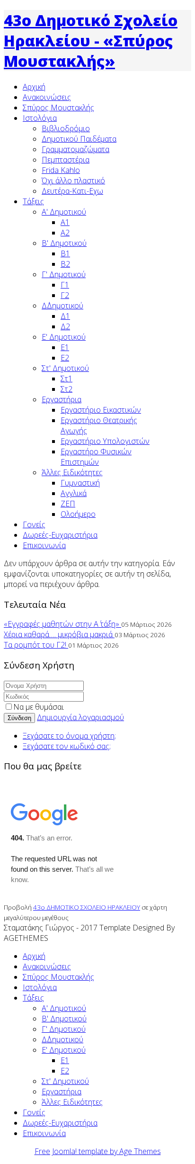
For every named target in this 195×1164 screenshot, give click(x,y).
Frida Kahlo (61, 170)
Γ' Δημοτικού (64, 274)
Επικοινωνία (44, 545)
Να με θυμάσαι (38, 707)
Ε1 (65, 347)
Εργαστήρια (61, 399)
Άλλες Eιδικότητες (72, 472)
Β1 (65, 253)
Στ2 (66, 389)
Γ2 (65, 295)
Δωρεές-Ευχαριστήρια (60, 535)
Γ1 (65, 285)
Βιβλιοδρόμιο (66, 128)
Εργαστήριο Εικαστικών (101, 410)
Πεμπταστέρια (65, 159)
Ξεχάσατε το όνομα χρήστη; (69, 736)
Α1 (65, 222)
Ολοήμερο (78, 514)
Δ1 (65, 316)
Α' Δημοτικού (64, 212)
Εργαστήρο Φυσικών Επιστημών (96, 456)
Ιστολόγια (40, 118)
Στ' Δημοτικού (65, 368)
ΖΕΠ (68, 503)
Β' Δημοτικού (64, 243)
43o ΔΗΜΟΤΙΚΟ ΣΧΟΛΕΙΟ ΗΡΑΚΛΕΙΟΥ (86, 907)
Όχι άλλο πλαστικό (73, 180)
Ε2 (65, 357)
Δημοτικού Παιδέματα (79, 139)
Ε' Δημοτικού (64, 337)
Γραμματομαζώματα (75, 149)
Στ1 (66, 378)
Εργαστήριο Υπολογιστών (105, 441)
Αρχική (34, 86)
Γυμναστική (80, 483)
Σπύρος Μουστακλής (58, 107)
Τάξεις (33, 201)
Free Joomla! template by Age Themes (98, 1151)
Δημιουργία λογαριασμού (80, 717)
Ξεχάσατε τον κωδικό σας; (67, 746)
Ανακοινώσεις (47, 97)
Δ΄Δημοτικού (62, 305)
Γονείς (34, 524)
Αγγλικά (74, 493)
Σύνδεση (19, 718)
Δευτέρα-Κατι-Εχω (72, 191)
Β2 (65, 264)
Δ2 (65, 326)
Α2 (65, 232)
